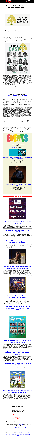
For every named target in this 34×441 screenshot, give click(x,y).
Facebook (10, 95)
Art (5, 433)
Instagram (18, 95)
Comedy (9, 433)
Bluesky (25, 95)
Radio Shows (23, 434)
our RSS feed (21, 429)
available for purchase (20, 88)
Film (16, 433)
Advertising (27, 433)
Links (18, 434)
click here (13, 147)
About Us (8, 434)
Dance (12, 433)
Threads (14, 95)
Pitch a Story (13, 434)
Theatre (22, 433)
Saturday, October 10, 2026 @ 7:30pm (17, 160)
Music (18, 433)
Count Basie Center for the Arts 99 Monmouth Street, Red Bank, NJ (17, 162)
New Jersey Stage (20, 9)
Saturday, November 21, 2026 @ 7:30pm (17, 187)
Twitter (21, 95)
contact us (20, 424)
